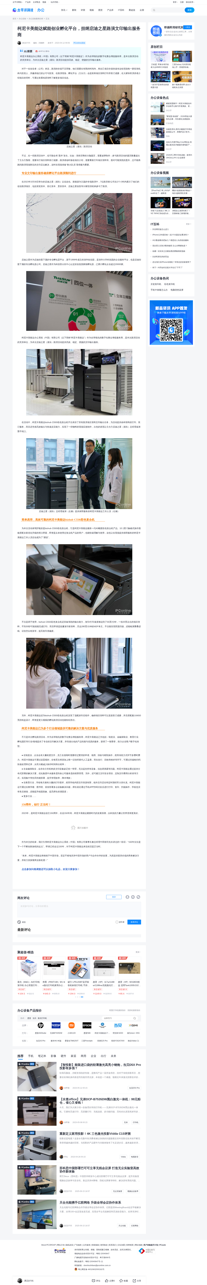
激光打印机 (42, 1018)
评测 (83, 10)
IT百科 (121, 10)
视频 (44, 2)
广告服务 (78, 1245)
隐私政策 (69, 1245)
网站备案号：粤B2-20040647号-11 (88, 1261)
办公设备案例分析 (36, 19)
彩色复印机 (169, 284)
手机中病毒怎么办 (159, 290)
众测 (142, 10)
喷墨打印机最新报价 (117, 1010)
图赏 (100, 10)
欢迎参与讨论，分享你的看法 (34, 906)
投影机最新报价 (134, 1010)
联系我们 (112, 1245)
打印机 (135, 1122)
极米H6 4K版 (56, 1041)
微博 (133, 897)
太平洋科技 (23, 10)
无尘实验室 (117, 1191)
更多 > (188, 224)
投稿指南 (95, 1245)
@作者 (121, 922)
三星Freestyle (87, 1041)
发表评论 (134, 922)
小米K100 (72, 1033)
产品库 (28, 2)
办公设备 (22, 19)
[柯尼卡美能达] (102, 1025)
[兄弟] (56, 1025)
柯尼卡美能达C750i (102, 1034)
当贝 (34, 1018)
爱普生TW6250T (71, 1041)
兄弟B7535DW (56, 1033)
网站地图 (138, 1245)
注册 (182, 2)
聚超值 (132, 10)
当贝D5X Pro (134, 1088)
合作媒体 (86, 1245)
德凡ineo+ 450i (133, 1033)
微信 (138, 897)
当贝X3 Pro (40, 1041)
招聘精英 (130, 1245)
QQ (127, 897)
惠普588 (87, 1033)
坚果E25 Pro (102, 1041)
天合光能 (122, 1226)
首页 (14, 19)
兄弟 (126, 1122)
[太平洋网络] (60, 1250)
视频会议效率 (132, 1191)
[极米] (133, 1025)
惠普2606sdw (40, 1033)
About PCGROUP (48, 1245)
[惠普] (40, 1025)
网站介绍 (60, 1245)
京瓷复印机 (156, 284)
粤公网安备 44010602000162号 (91, 1269)
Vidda (123, 1157)
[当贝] (118, 1025)
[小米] (71, 1025)
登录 (175, 2)
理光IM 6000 (118, 1033)
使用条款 (104, 1245)
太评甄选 (36, 2)
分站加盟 (121, 1245)
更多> (138, 952)
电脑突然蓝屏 (177, 290)
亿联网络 (134, 1226)
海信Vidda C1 (133, 1041)
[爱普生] (87, 1025)
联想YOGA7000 (117, 1041)
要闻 (74, 10)
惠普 (29, 1018)
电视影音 (134, 1157)
